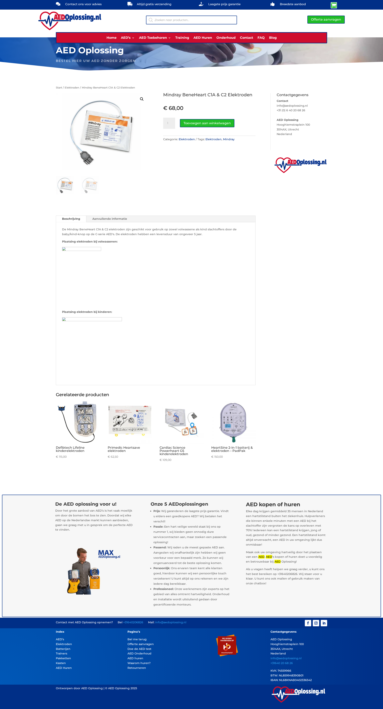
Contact (246, 38)
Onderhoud (226, 38)
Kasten (61, 663)
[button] (141, 99)
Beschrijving (71, 219)
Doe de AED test (139, 649)
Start (59, 87)
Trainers (61, 653)
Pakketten (63, 658)
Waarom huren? (139, 663)
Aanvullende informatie (109, 219)
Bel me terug (137, 639)
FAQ (261, 38)
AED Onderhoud (139, 653)
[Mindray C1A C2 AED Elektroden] (299, 7)
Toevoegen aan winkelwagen (207, 123)
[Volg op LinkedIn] (324, 623)
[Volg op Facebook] (308, 623)
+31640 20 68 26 (281, 663)
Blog (273, 38)
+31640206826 (133, 622)
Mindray (229, 139)
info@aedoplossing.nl (170, 622)
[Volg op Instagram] (316, 623)
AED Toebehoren (153, 38)
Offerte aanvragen (326, 19)
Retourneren (136, 668)
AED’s (126, 38)
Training (182, 38)
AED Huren (202, 38)
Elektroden (72, 87)
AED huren (135, 658)
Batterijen (63, 649)
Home (111, 38)
